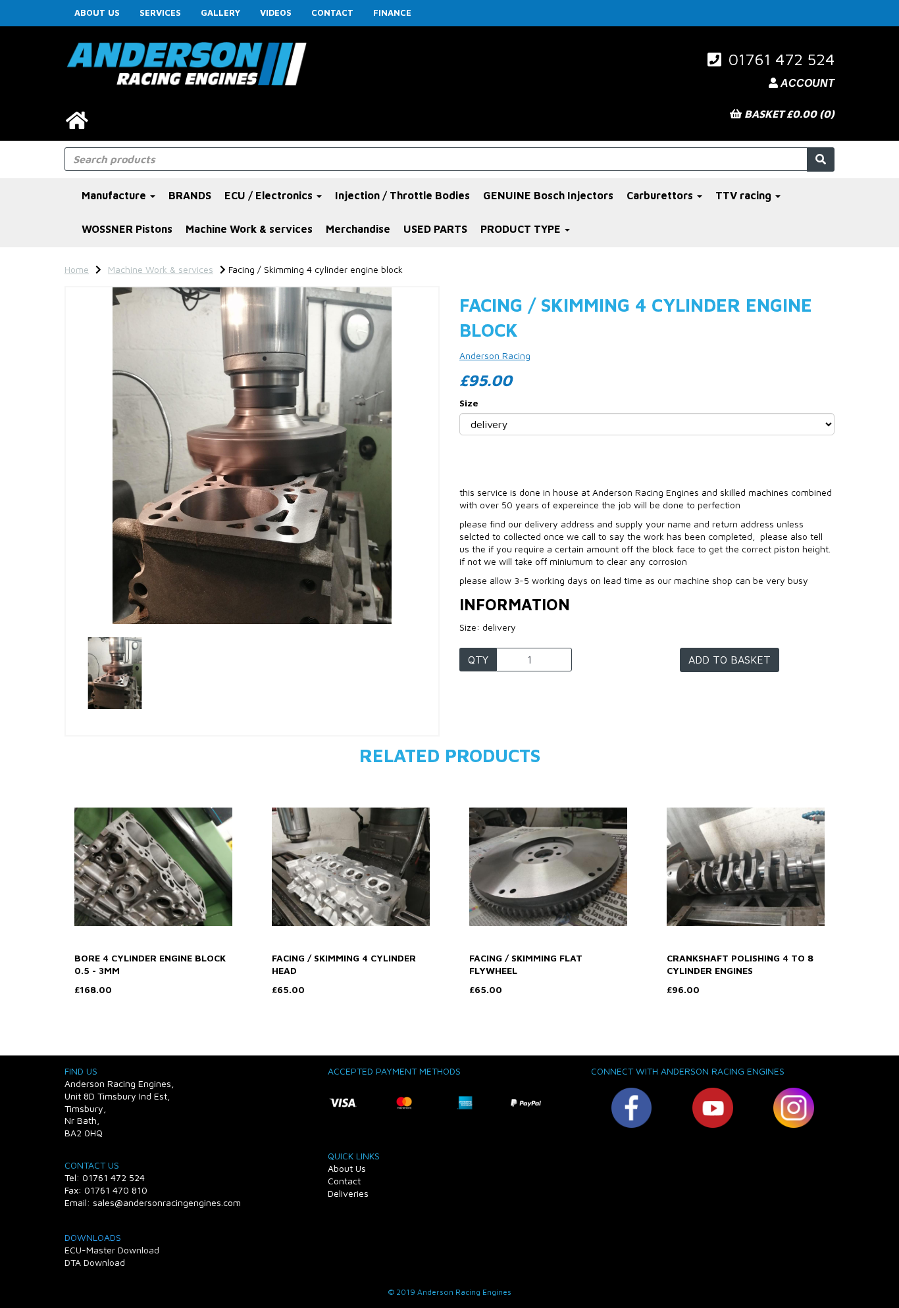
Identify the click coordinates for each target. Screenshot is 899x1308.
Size (468, 402)
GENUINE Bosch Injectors (548, 195)
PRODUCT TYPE (521, 229)
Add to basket (729, 660)
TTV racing (744, 195)
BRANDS (189, 195)
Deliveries (348, 1193)
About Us (97, 12)
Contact (332, 12)
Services (160, 12)
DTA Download (94, 1262)
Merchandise (358, 229)
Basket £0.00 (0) (788, 114)
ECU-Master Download (111, 1249)
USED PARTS (435, 229)
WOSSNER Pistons (127, 229)
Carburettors (661, 195)
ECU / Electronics (269, 195)
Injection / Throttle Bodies (402, 195)
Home (76, 269)
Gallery (220, 12)
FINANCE (392, 12)
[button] (100, 540)
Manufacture (115, 195)
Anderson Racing (494, 355)
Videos (276, 12)
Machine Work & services (249, 229)
